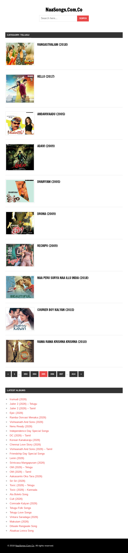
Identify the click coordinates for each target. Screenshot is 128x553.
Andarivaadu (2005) (51, 114)
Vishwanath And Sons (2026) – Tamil (31, 449)
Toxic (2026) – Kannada (23, 489)
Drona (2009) (46, 214)
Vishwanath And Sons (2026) (26, 422)
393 (25, 374)
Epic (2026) (16, 412)
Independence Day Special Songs (29, 430)
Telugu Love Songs (21, 512)
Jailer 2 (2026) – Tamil (23, 408)
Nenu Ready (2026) (21, 426)
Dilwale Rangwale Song (23, 526)
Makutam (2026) (19, 521)
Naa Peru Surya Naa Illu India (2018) (62, 278)
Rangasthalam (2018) (52, 44)
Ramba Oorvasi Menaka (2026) (28, 417)
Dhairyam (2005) (48, 181)
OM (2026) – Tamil (20, 471)
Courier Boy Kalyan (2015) (55, 310)
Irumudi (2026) (18, 399)
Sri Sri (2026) (17, 480)
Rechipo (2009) (47, 245)
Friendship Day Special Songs (27, 453)
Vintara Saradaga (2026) (24, 517)
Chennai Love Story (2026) (25, 444)
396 (52, 374)
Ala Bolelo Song (19, 494)
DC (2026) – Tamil (20, 435)
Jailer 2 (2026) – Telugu (23, 403)
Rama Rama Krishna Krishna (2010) (62, 341)
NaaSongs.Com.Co (64, 9)
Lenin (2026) (17, 458)
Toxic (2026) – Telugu (22, 485)
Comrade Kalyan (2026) (23, 503)
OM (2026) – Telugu (21, 467)
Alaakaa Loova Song (22, 530)
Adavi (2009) (46, 146)
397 (61, 374)
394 (34, 374)
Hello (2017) (45, 76)
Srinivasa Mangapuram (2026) (27, 462)
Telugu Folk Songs (20, 507)
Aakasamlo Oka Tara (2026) (26, 476)
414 (73, 374)
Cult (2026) (16, 498)
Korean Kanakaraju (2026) (25, 440)
